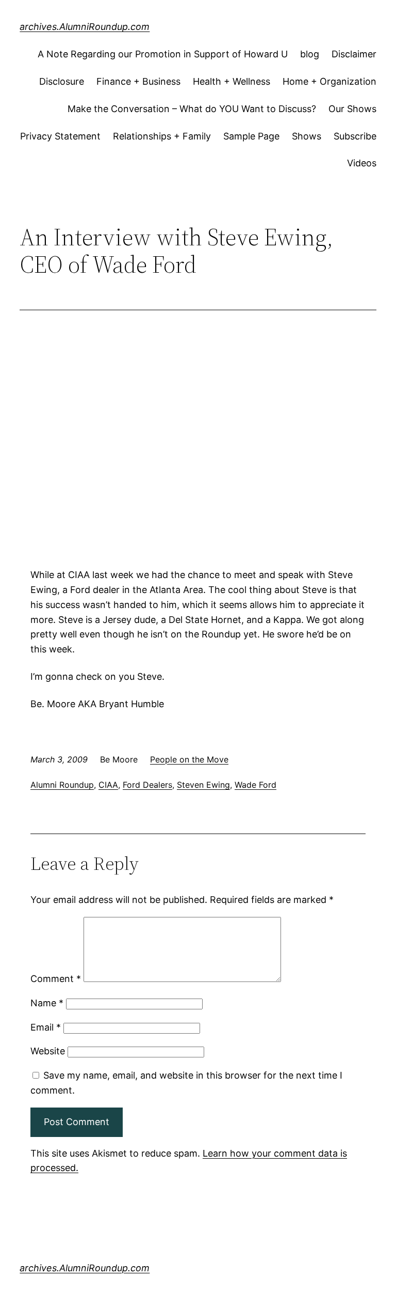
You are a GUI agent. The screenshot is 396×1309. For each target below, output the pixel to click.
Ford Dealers (147, 785)
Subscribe (355, 136)
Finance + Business (138, 81)
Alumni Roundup (62, 785)
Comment (55, 978)
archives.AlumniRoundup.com (85, 26)
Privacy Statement (60, 136)
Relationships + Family (162, 136)
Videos (361, 163)
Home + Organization (329, 81)
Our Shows (352, 108)
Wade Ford (255, 785)
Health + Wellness (231, 81)
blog (309, 54)
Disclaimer (354, 54)
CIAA (108, 785)
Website (47, 1051)
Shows (306, 136)
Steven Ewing (203, 785)
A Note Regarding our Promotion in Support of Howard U (163, 54)
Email (45, 1027)
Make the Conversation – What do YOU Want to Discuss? (192, 108)
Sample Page (251, 136)
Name (46, 1003)
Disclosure (61, 81)
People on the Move (189, 759)
